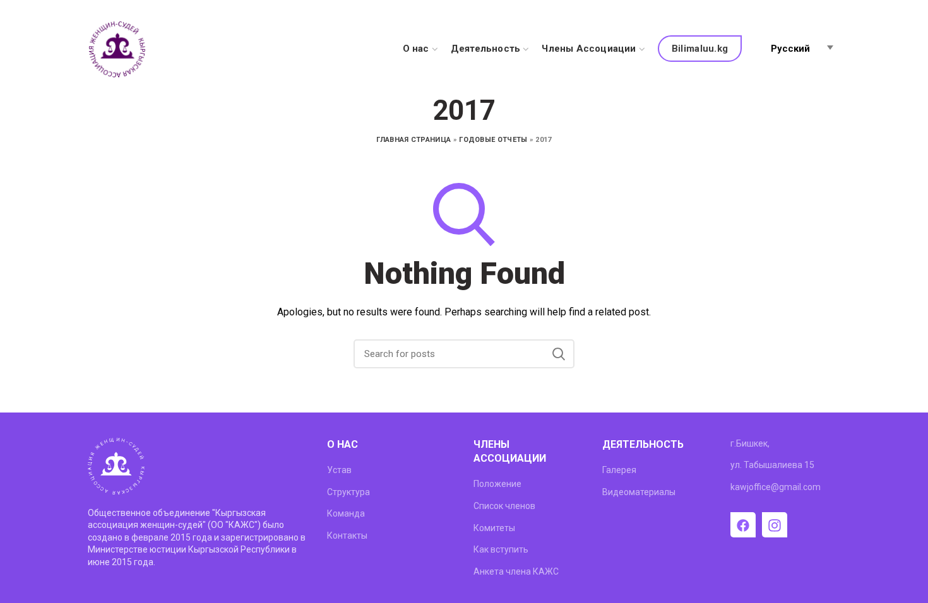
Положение (497, 484)
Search (558, 353)
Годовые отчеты (493, 140)
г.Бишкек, (750, 443)
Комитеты (494, 528)
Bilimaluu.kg (700, 48)
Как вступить (500, 549)
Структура (348, 492)
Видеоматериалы (638, 492)
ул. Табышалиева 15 (772, 465)
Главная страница (413, 140)
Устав (339, 470)
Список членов (504, 506)
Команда (346, 513)
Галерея (619, 470)
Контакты (347, 535)
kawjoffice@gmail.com (775, 487)
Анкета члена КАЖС (516, 571)
